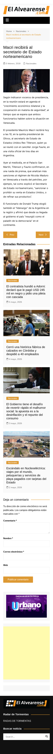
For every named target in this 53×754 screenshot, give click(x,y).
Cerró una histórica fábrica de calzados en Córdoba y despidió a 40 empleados (25, 350)
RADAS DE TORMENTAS (17, 721)
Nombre (8, 538)
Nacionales (31, 63)
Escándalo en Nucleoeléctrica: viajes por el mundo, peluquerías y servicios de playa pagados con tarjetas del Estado (26, 475)
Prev (12, 234)
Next (41, 234)
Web (5, 565)
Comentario (10, 520)
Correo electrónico (13, 551)
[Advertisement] (26, 652)
